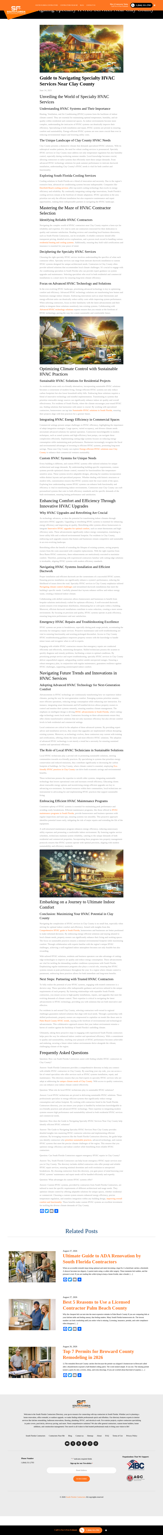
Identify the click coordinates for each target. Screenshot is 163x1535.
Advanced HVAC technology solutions (56, 309)
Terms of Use (118, 1436)
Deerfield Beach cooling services (54, 188)
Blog (82, 5)
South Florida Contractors (46, 5)
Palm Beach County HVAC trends (54, 1021)
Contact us (90, 5)
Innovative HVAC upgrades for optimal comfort (68, 528)
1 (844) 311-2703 (27, 1463)
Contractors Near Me (69, 5)
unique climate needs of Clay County (76, 1081)
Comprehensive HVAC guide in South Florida (60, 930)
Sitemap (90, 1436)
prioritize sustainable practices (78, 1140)
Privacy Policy (131, 1436)
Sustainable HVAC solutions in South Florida (92, 410)
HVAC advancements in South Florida (92, 712)
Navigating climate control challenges (56, 587)
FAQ (107, 1436)
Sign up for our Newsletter (81, 1463)
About (99, 1436)
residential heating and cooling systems (57, 242)
